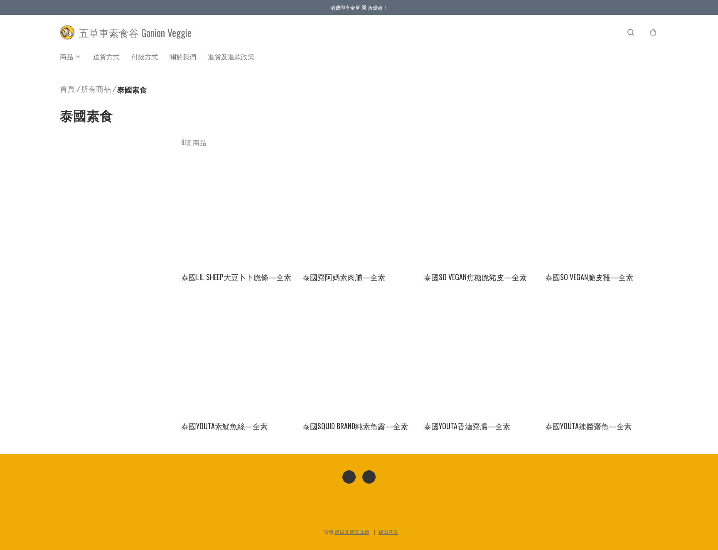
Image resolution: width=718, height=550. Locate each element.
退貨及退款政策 (231, 56)
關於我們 (183, 56)
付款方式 (144, 56)
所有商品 (96, 88)
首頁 (67, 88)
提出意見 (388, 531)
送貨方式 (106, 56)
